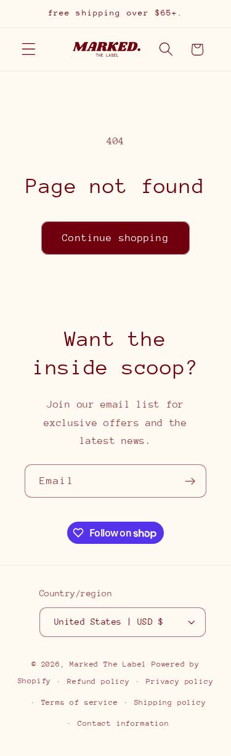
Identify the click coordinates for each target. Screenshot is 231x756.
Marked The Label (108, 664)
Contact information (123, 723)
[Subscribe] (190, 481)
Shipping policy (170, 702)
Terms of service (79, 702)
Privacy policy (179, 681)
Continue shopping (115, 238)
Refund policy (98, 681)
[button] (28, 49)
